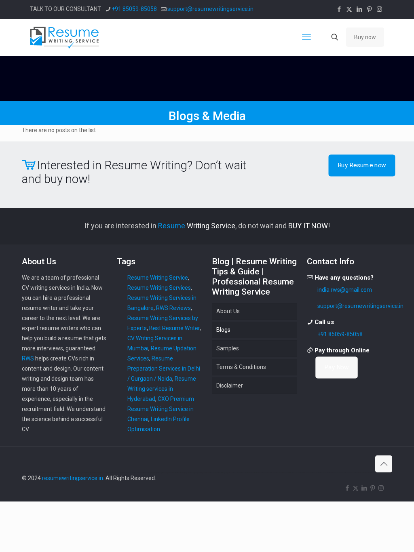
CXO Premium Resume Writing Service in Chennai (160, 409)
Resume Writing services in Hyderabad (161, 388)
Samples (227, 348)
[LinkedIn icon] (359, 9)
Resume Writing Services (159, 287)
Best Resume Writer (174, 328)
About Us (228, 311)
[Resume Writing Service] (65, 37)
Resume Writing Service (157, 277)
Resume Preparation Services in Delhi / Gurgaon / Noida (163, 368)
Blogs (223, 330)
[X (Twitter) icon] (349, 9)
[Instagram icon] (379, 9)
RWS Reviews (173, 308)
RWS (28, 358)
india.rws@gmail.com (344, 290)
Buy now (365, 37)
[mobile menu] (306, 37)
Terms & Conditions (241, 367)
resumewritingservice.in (72, 478)
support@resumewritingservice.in (210, 9)
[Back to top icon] (383, 463)
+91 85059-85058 (134, 9)
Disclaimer (229, 385)
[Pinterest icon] (369, 9)
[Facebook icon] (339, 9)
